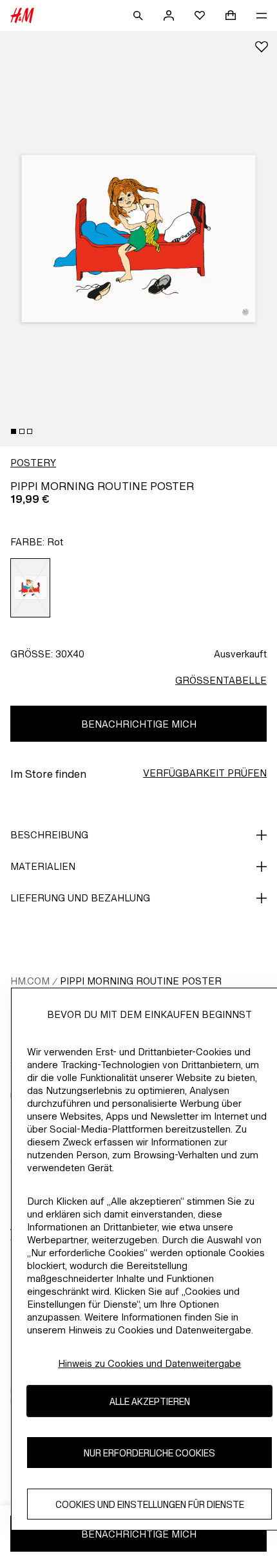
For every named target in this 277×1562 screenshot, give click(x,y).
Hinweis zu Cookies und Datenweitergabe (149, 1363)
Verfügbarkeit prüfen (205, 772)
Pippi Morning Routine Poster (141, 980)
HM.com (30, 980)
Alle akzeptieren (150, 1401)
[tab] (13, 431)
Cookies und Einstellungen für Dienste (149, 1504)
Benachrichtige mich (138, 724)
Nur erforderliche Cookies (149, 1452)
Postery (33, 462)
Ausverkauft (240, 653)
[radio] (30, 588)
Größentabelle (221, 680)
